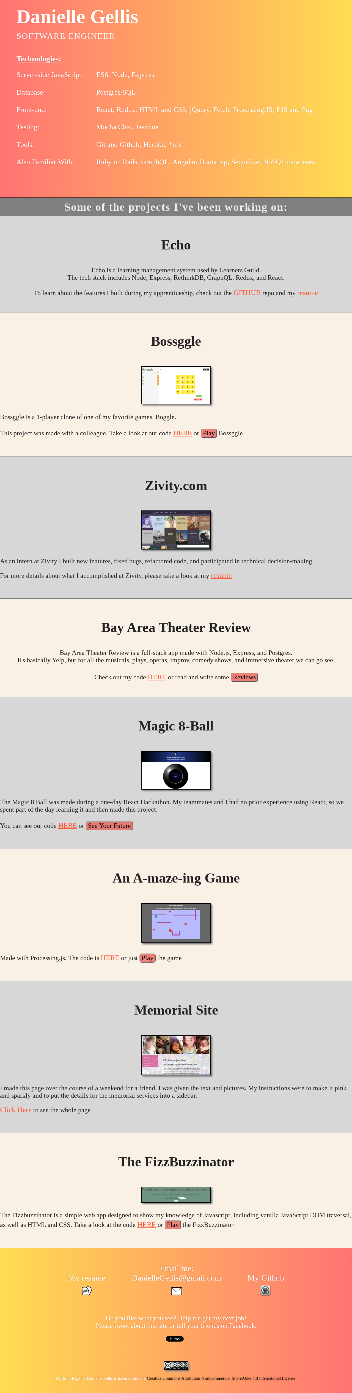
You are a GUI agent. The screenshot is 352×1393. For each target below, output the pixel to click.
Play (209, 433)
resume (307, 293)
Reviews (244, 677)
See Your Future (109, 825)
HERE (182, 433)
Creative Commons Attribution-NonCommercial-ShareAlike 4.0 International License (221, 1378)
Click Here (16, 1110)
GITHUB (247, 293)
